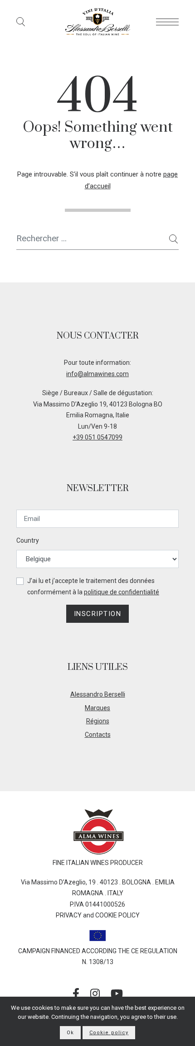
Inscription (98, 614)
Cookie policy (108, 1033)
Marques (97, 708)
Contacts (98, 734)
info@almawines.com (97, 373)
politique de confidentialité (121, 592)
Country (27, 540)
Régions (97, 721)
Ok (70, 1033)
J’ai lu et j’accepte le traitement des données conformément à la (93, 586)
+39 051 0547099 (97, 437)
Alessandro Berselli (97, 694)
